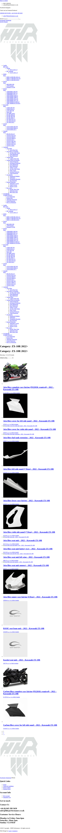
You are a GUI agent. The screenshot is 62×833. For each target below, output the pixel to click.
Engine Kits (9, 198)
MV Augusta (9, 71)
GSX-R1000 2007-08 (12, 126)
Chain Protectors (14, 173)
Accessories (9, 174)
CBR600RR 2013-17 (11, 94)
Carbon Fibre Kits (14, 158)
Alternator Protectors (11, 199)
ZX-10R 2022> (10, 122)
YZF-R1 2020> (10, 145)
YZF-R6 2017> (10, 139)
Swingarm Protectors (15, 163)
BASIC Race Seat (14, 189)
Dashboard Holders (15, 176)
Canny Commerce (13, 831)
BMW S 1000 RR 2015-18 (13, 78)
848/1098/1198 (10, 84)
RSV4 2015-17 (14, 69)
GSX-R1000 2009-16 (12, 128)
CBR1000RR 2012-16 (12, 99)
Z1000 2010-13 (10, 109)
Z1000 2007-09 (10, 107)
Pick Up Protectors (11, 202)
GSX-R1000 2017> (11, 129)
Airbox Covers (13, 167)
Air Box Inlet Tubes (15, 153)
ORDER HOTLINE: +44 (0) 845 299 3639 (11, 13)
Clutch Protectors (10, 201)
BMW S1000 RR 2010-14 (13, 77)
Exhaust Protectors (14, 172)
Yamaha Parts (5, 131)
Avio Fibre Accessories (12, 151)
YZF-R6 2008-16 (11, 138)
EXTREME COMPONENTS (7, 194)
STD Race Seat (14, 191)
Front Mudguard (14, 154)
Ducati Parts (5, 82)
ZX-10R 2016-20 (10, 121)
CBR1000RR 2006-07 (12, 96)
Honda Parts (5, 89)
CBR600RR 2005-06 (11, 91)
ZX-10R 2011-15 (10, 119)
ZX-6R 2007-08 (10, 116)
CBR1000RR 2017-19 (12, 100)
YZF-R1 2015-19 (11, 144)
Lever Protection (10, 196)
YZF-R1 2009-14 (11, 142)
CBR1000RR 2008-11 (12, 97)
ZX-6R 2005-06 (10, 115)
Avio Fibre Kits (14, 150)
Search (1, 18)
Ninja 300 (9, 112)
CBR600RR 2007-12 (11, 93)
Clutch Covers (13, 185)
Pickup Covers (13, 186)
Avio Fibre (9, 148)
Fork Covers (13, 170)
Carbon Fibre (9, 157)
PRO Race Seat (14, 192)
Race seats (9, 188)
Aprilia (8, 68)
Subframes (12, 177)
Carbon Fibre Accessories (13, 160)
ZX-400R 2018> (10, 113)
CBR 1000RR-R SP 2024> (13, 103)
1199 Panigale (10, 86)
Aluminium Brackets (15, 179)
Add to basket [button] (16, 393)
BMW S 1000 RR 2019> (12, 80)
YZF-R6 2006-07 (11, 137)
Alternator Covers (14, 183)
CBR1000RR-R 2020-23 (12, 102)
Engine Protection (11, 182)
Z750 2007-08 (10, 110)
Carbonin (5, 147)
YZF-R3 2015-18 (11, 135)
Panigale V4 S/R (10, 87)
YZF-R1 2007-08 (11, 141)
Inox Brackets (13, 180)
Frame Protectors (14, 161)
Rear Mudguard (14, 156)
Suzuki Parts (5, 124)
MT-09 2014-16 (10, 134)
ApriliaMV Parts (5, 66)
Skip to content (4, 0)
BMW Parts (4, 74)
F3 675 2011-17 (14, 72)
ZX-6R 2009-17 (10, 118)
